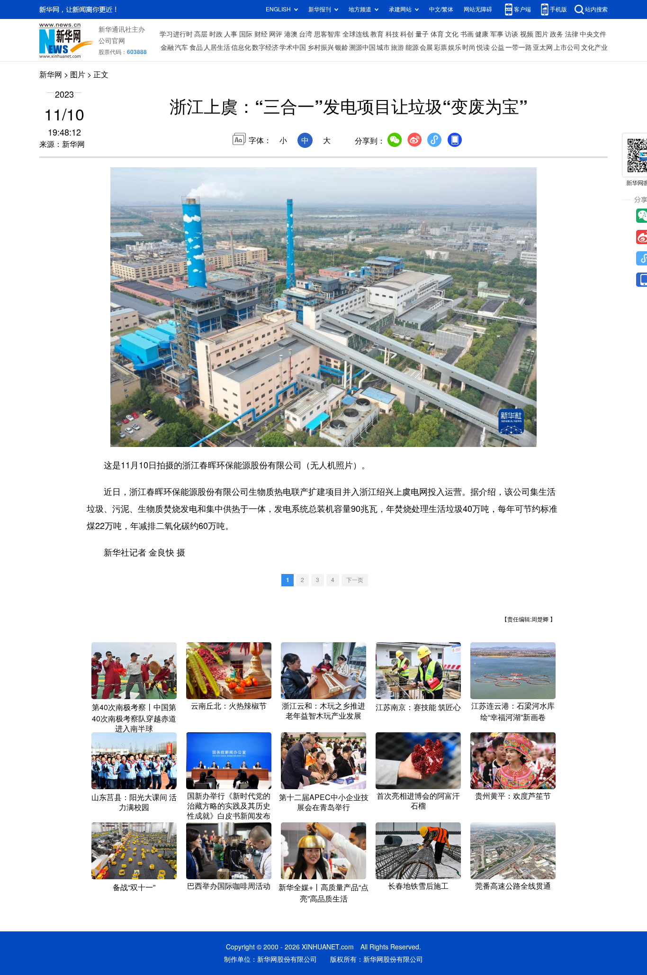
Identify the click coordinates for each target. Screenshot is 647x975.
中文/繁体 (441, 9)
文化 (451, 34)
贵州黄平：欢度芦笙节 (513, 796)
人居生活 (217, 47)
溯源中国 (362, 47)
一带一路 (518, 47)
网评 (275, 34)
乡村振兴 (320, 47)
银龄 (341, 47)
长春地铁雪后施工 (418, 886)
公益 (497, 47)
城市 (383, 47)
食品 (196, 47)
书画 (467, 34)
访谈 (511, 34)
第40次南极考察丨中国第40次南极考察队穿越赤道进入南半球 (134, 717)
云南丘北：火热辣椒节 (229, 706)
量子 (422, 34)
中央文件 (593, 34)
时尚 (469, 47)
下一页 (354, 580)
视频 (526, 34)
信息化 (241, 47)
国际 (245, 34)
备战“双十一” (134, 887)
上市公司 (567, 47)
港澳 (290, 34)
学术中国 (292, 47)
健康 (481, 34)
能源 (412, 47)
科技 (392, 34)
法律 (571, 34)
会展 (426, 47)
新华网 (50, 74)
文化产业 (594, 47)
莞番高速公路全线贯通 (513, 886)
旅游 (397, 47)
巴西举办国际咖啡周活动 (228, 886)
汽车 (181, 47)
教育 (377, 34)
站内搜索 (596, 9)
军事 (496, 34)
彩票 (440, 47)
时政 (216, 34)
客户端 (522, 9)
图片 (541, 34)
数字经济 (265, 47)
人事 (230, 34)
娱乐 (454, 47)
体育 (437, 34)
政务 (556, 34)
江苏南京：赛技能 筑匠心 (418, 707)
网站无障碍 (478, 9)
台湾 (305, 34)
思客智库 (327, 34)
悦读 (483, 47)
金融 (167, 47)
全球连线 (355, 34)
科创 (406, 34)
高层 (200, 34)
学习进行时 (176, 34)
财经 (261, 34)
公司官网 (112, 40)
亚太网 (543, 47)
